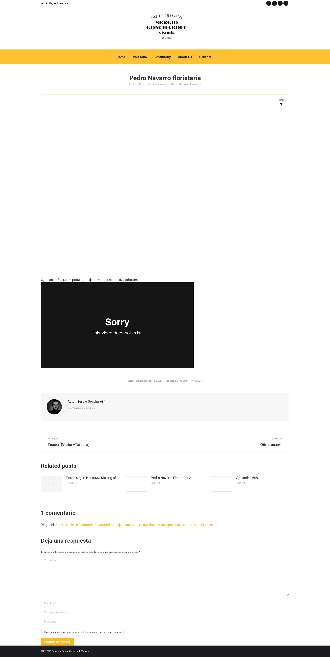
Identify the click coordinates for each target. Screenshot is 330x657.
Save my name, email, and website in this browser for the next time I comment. (84, 632)
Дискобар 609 (247, 478)
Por (176, 381)
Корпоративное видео (150, 381)
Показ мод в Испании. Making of (91, 478)
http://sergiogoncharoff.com (82, 408)
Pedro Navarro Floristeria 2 (171, 478)
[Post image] (51, 484)
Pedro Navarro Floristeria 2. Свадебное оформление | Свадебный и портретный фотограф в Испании (134, 525)
